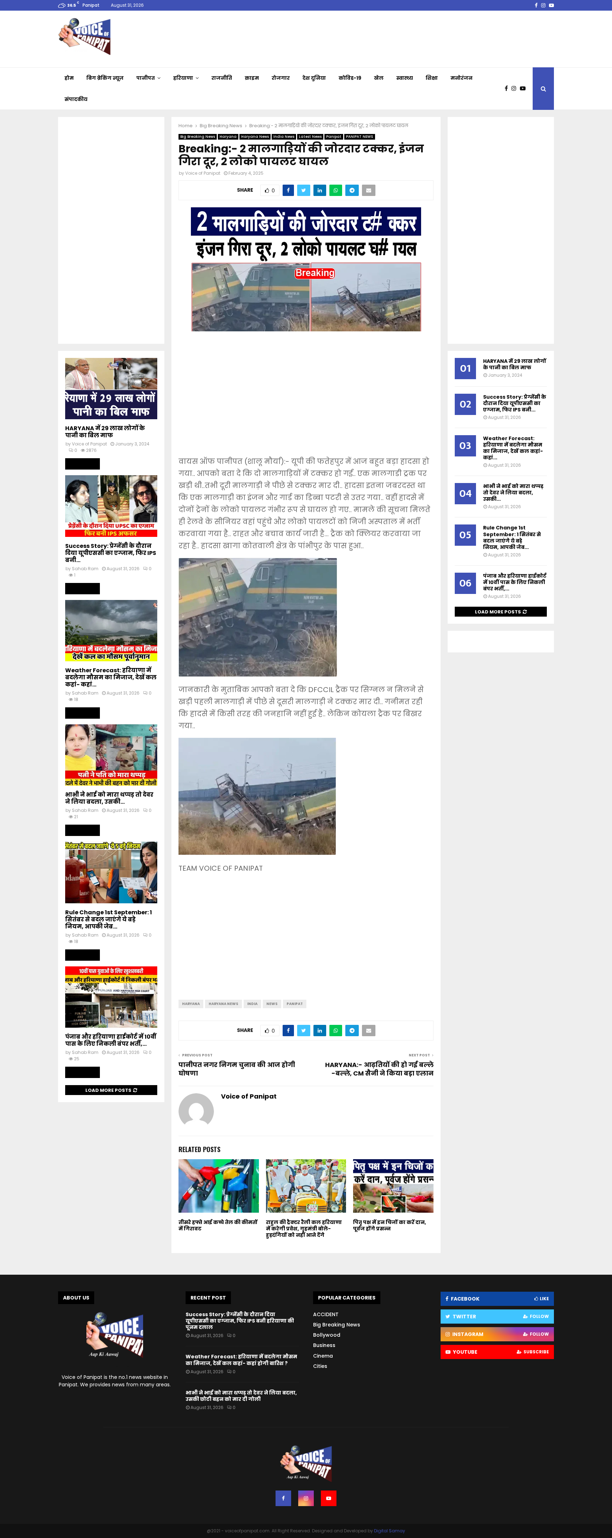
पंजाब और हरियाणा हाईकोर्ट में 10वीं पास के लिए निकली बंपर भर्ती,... (110, 1040)
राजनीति (221, 78)
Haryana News (255, 136)
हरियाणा (183, 78)
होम (69, 78)
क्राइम (252, 78)
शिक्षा (432, 78)
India (252, 1003)
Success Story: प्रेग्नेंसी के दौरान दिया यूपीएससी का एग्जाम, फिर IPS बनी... (110, 553)
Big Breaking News (197, 136)
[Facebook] (508, 88)
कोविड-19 (350, 78)
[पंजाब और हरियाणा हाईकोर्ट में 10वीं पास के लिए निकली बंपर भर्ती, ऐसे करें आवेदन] (111, 997)
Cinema (323, 1355)
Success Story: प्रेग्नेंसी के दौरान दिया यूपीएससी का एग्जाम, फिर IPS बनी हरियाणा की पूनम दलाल (240, 1321)
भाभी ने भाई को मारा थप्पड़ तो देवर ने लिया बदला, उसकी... (109, 798)
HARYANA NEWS (223, 1003)
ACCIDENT (326, 1314)
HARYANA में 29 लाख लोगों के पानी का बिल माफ (105, 431)
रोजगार (281, 78)
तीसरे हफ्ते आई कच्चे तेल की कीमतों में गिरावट (217, 1225)
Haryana (228, 136)
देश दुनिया (314, 78)
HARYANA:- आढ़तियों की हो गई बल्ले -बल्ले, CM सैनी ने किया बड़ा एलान (379, 1069)
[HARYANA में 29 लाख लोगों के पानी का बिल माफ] (111, 388)
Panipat (333, 136)
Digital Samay (389, 1531)
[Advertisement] (306, 398)
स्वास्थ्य (404, 78)
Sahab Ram (85, 569)
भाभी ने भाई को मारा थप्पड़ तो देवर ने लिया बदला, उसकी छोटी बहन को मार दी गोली (241, 1396)
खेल (379, 78)
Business (324, 1345)
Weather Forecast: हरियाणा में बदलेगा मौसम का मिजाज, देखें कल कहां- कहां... (111, 677)
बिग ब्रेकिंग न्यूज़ (105, 78)
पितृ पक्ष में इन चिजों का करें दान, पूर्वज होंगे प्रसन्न (389, 1225)
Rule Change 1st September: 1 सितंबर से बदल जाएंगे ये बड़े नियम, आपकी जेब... (108, 919)
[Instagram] (515, 88)
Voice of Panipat (202, 173)
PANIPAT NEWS (359, 136)
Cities (320, 1366)
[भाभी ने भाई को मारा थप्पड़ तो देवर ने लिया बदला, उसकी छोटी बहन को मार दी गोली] (111, 755)
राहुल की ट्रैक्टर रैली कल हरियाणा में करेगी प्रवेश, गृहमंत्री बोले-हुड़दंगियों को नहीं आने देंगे (304, 1229)
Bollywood (326, 1334)
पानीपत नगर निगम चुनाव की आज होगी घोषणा (236, 1069)
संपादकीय (75, 99)
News (272, 1003)
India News (283, 136)
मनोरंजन (461, 78)
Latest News (310, 136)
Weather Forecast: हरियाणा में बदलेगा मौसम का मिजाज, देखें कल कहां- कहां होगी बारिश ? (241, 1359)
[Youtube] (524, 88)
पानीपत (145, 78)
